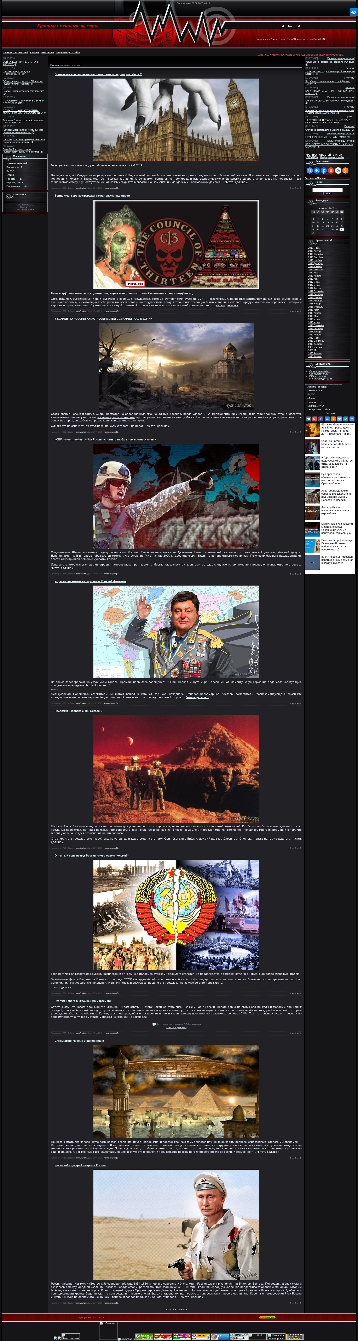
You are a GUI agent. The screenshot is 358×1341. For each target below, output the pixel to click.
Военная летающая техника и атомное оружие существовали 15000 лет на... (329, 111)
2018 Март (313, 310)
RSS (324, 39)
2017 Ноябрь (315, 297)
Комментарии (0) (111, 188)
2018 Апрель (315, 313)
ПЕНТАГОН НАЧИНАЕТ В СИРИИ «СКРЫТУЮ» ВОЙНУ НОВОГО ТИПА (23, 111)
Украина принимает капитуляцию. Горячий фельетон (90, 581)
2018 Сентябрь (316, 325)
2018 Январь (315, 303)
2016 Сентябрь (316, 254)
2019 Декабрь (315, 344)
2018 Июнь (314, 319)
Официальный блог (319, 371)
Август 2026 (327, 208)
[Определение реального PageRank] (182, 1339)
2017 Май (313, 279)
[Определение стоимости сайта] (144, 1339)
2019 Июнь (314, 337)
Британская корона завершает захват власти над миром (92, 195)
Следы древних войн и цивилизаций (79, 1040)
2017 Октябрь (315, 294)
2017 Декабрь (315, 300)
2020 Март (313, 350)
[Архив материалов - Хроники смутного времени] (352, 418)
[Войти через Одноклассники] (345, 170)
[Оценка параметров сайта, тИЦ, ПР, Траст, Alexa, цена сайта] (201, 1339)
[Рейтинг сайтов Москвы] (55, 1339)
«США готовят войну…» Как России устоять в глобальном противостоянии (105, 439)
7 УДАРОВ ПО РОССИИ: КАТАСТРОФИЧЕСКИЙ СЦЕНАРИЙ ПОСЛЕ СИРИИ (103, 318)
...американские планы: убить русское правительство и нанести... (23, 131)
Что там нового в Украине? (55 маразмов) (83, 1000)
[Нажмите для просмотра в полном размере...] (176, 160)
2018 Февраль (315, 306)
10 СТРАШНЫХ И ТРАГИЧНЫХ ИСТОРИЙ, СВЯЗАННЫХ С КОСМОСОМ (328, 121)
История (350, 68)
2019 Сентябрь (316, 341)
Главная (54, 65)
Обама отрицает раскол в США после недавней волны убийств (23, 82)
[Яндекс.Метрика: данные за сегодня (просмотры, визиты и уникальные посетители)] (71, 1336)
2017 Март (313, 272)
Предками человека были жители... (78, 710)
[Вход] (299, 26)
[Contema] (108, 1339)
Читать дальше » (236, 182)
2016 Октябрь (315, 257)
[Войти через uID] (310, 170)
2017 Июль (314, 285)
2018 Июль (314, 322)
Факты (351, 116)
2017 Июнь (314, 282)
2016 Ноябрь (315, 260)
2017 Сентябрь (316, 291)
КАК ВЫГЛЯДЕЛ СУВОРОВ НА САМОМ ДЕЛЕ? (329, 100)
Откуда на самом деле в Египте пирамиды (327, 130)
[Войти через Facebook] (324, 170)
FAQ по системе (318, 376)
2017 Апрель (315, 275)
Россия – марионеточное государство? (23, 91)
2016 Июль (314, 248)
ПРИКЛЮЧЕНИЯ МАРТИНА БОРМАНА (325, 137)
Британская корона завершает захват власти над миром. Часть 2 (98, 74)
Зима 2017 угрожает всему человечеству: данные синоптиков (21, 150)
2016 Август (314, 251)
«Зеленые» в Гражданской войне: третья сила (329, 62)
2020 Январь (315, 347)
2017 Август (314, 288)
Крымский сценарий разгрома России (80, 1165)
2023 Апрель (315, 356)
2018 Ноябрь (315, 331)
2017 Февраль (315, 269)
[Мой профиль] (289, 26)
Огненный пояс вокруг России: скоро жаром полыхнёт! (92, 855)
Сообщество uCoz (319, 373)
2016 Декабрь (315, 263)
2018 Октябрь (315, 328)
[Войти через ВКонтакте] (317, 170)
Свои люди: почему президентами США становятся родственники (24, 140)
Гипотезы (349, 77)
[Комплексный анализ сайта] (220, 1339)
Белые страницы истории (341, 58)
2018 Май (313, 316)
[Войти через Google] (338, 170)
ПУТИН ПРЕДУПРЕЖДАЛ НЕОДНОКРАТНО (16, 72)
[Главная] (283, 26)
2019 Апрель (315, 334)
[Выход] (297, 26)
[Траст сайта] (163, 1339)
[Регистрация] (291, 26)
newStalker (81, 188)
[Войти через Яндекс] (331, 170)
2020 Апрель (315, 353)
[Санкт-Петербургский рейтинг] (59, 1339)
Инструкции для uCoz (320, 378)
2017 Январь (315, 266)
